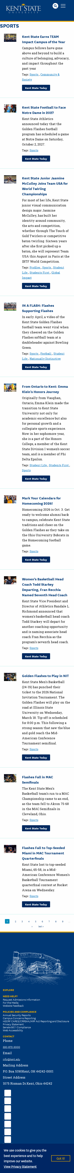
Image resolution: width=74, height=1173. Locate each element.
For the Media (10, 1002)
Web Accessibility (13, 1030)
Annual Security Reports (17, 1015)
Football (46, 353)
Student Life (39, 465)
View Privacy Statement (20, 1166)
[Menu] (63, 6)
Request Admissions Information (21, 999)
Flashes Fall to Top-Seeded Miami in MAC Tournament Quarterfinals (43, 853)
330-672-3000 (11, 1047)
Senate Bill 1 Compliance (17, 1027)
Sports (34, 74)
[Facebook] (7, 1092)
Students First (40, 272)
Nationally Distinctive (45, 358)
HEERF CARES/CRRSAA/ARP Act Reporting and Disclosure (36, 1021)
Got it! (61, 1158)
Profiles (35, 267)
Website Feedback (13, 1005)
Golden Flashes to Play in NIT (45, 675)
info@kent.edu (11, 1059)
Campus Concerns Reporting (19, 1018)
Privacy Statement (13, 1024)
